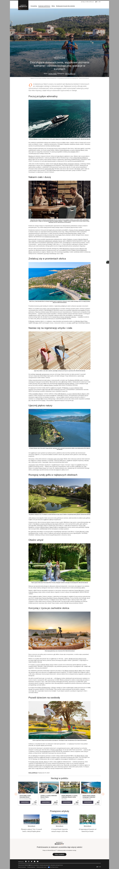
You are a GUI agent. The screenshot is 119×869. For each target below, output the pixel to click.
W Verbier (77, 168)
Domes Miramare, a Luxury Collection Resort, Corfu (74, 150)
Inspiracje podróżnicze (44, 6)
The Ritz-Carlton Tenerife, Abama (39, 761)
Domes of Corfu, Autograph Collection (79, 230)
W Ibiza (43, 400)
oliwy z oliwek (77, 233)
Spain (56, 524)
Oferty (53, 6)
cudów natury (38, 765)
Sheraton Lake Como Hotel (55, 459)
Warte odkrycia (70, 73)
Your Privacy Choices (54, 867)
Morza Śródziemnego (44, 687)
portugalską (44, 751)
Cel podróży (34, 6)
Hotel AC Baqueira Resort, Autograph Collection (66, 163)
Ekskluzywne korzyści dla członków (65, 6)
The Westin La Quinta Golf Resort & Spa (44, 524)
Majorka (31, 156)
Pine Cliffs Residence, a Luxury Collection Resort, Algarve (70, 394)
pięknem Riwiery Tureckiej (51, 385)
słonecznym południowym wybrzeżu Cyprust (50, 241)
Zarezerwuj (25, 802)
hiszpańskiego (48, 165)
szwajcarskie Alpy (49, 168)
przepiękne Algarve (37, 394)
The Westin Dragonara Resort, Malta (72, 670)
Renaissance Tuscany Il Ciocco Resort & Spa (75, 248)
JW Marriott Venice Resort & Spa (77, 658)
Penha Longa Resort (56, 749)
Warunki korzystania (22, 867)
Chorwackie (32, 465)
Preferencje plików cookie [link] (41, 867)
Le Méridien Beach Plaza (80, 321)
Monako (32, 321)
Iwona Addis (52, 73)
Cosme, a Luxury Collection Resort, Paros (42, 664)
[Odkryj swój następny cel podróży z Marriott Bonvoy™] (23, 5)
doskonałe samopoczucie (42, 374)
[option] (59, 42)
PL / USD (98, 1)
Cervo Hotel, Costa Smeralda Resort (49, 308)
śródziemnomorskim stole (51, 236)
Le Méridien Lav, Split (80, 466)
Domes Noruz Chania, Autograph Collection (64, 317)
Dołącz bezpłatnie (59, 854)
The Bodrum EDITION (73, 380)
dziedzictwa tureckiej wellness (66, 383)
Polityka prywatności (31, 867)
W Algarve (58, 678)
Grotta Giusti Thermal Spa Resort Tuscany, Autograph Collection (52, 598)
